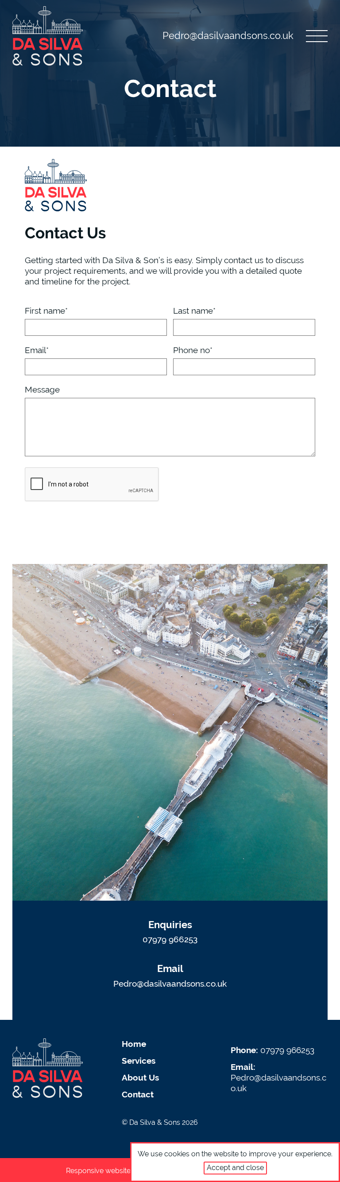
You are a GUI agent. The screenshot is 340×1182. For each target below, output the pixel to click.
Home (134, 1044)
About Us (140, 1077)
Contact (138, 1094)
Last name (194, 310)
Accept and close (235, 1167)
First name (46, 310)
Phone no (192, 350)
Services (138, 1060)
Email (37, 350)
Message (42, 389)
